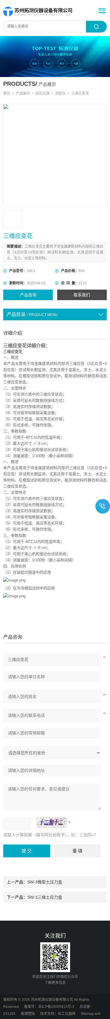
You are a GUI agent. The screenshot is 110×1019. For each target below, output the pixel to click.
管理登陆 (28, 1014)
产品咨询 (28, 295)
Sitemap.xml (90, 1014)
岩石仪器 (42, 93)
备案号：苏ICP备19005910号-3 (49, 1007)
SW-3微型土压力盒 (44, 882)
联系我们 (82, 295)
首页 (6, 93)
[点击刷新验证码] (51, 822)
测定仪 (60, 93)
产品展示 (23, 93)
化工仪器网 (66, 1014)
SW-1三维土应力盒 (44, 897)
